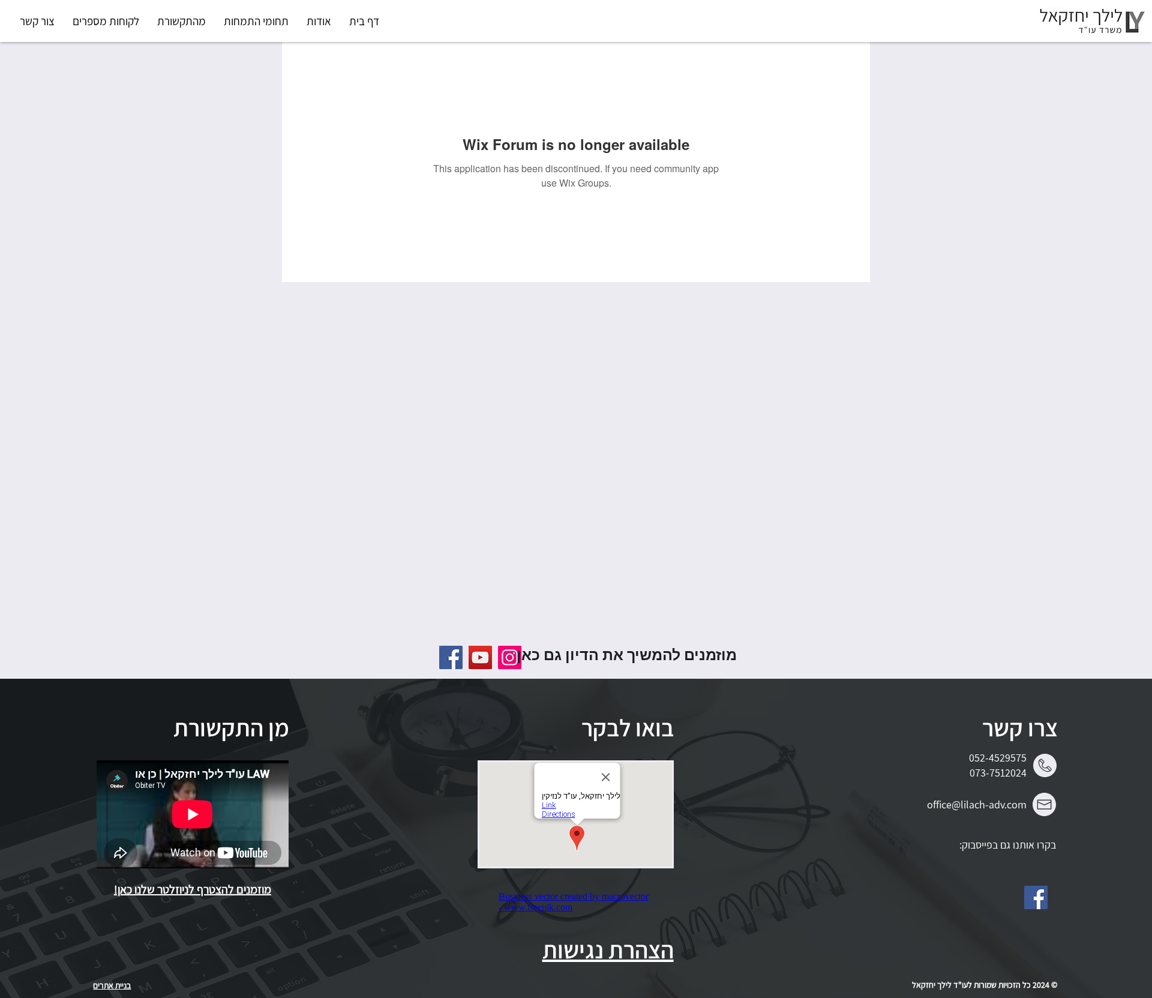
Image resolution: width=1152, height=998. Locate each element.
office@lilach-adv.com (977, 804)
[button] (256, 21)
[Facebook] (1036, 897)
